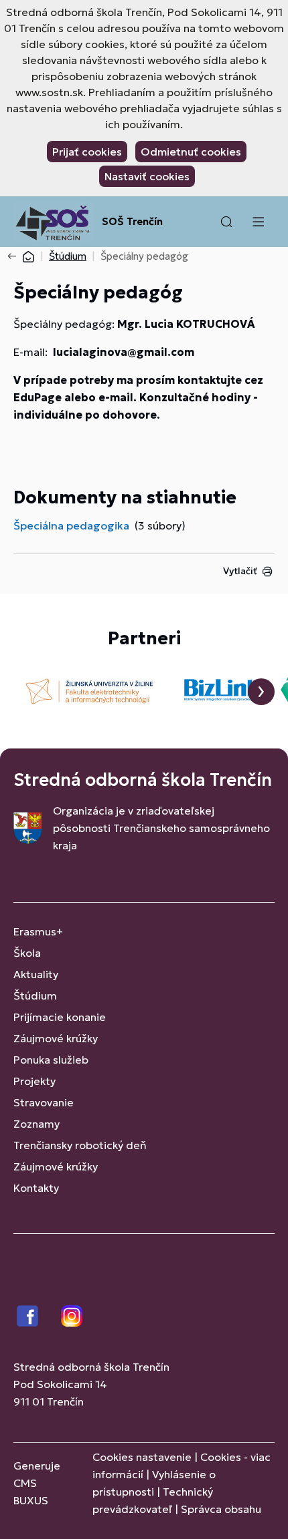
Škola (27, 952)
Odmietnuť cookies (191, 151)
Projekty (34, 1081)
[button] (226, 221)
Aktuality (35, 974)
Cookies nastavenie (142, 1457)
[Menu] (258, 222)
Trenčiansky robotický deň (80, 1145)
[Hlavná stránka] (28, 256)
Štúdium (67, 256)
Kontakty (36, 1187)
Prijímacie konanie (59, 1017)
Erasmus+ (38, 931)
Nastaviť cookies (147, 176)
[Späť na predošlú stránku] (14, 256)
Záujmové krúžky (55, 1038)
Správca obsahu (221, 1509)
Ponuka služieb (50, 1059)
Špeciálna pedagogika (71, 525)
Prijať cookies (87, 151)
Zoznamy (36, 1123)
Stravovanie (43, 1102)
